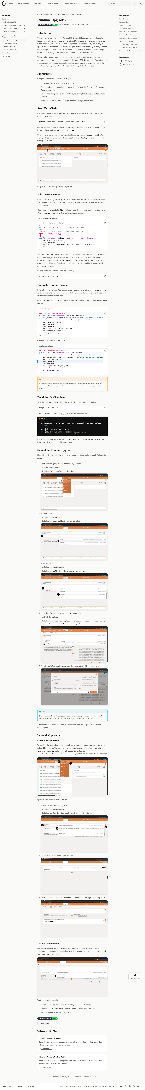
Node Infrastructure (72, 4)
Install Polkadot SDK (61, 83)
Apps (11, 4)
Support (20, 1086)
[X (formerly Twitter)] (142, 1086)
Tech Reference (90, 4)
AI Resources (6, 1086)
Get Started (46, 1049)
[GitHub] (133, 1086)
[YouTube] (138, 1086)
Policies (31, 1086)
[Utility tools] (141, 3)
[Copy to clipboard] (105, 121)
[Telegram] (125, 1086)
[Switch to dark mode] (135, 3)
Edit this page (128, 61)
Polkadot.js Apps (62, 100)
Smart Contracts (23, 4)
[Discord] (121, 1086)
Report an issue (128, 64)
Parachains (38, 4)
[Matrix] (129, 1086)
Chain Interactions (53, 4)
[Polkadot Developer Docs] (3, 3)
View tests (45, 1023)
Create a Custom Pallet (95, 94)
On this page (124, 15)
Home (39, 14)
